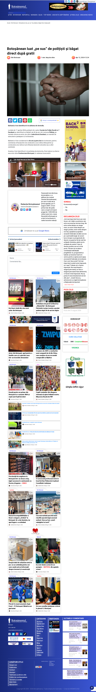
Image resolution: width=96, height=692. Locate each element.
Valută (66, 341)
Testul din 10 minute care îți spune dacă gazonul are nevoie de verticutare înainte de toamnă (40, 403)
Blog (38, 643)
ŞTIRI (10, 15)
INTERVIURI (17, 15)
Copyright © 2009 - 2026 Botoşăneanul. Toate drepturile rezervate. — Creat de (48, 689)
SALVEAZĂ (55, 273)
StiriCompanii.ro (52, 664)
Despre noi (13, 665)
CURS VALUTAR (75, 337)
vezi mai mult (69, 284)
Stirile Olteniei (51, 665)
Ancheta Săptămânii (40, 623)
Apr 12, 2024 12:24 (82, 57)
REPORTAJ (26, 15)
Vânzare (85, 341)
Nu (66, 210)
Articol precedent (16, 239)
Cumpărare (78, 341)
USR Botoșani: (40, 412)
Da (66, 207)
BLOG (40, 15)
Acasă (8, 23)
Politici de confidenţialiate (18, 677)
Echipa (39, 655)
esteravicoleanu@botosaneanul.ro (30, 206)
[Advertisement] (48, 36)
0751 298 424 (11, 627)
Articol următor (53, 239)
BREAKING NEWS (86, 15)
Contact (12, 670)
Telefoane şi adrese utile (17, 675)
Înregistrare (91, 1)
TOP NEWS (47, 15)
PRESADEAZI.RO (52, 661)
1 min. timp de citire (48, 57)
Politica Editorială (40, 651)
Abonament (13, 684)
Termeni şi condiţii (15, 680)
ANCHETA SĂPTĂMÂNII (60, 15)
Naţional (39, 537)
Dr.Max (50, 662)
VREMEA (75, 348)
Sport (38, 364)
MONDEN (34, 15)
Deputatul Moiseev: (38, 431)
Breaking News (40, 632)
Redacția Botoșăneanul (30, 204)
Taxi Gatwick (51, 663)
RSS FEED (12, 682)
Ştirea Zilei (40, 626)
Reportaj (40, 638)
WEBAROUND (74, 689)
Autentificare (83, 1)
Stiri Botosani (14, 23)
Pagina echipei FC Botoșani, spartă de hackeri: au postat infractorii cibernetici (51, 245)
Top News (11, 490)
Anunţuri (12, 672)
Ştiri (38, 636)
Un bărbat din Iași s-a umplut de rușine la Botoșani (32, 422)
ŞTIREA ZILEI (74, 15)
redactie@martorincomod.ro (15, 630)
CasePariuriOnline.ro (44, 661)
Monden (39, 645)
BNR (72, 341)
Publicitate (13, 667)
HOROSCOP (75, 319)
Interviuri (40, 641)
